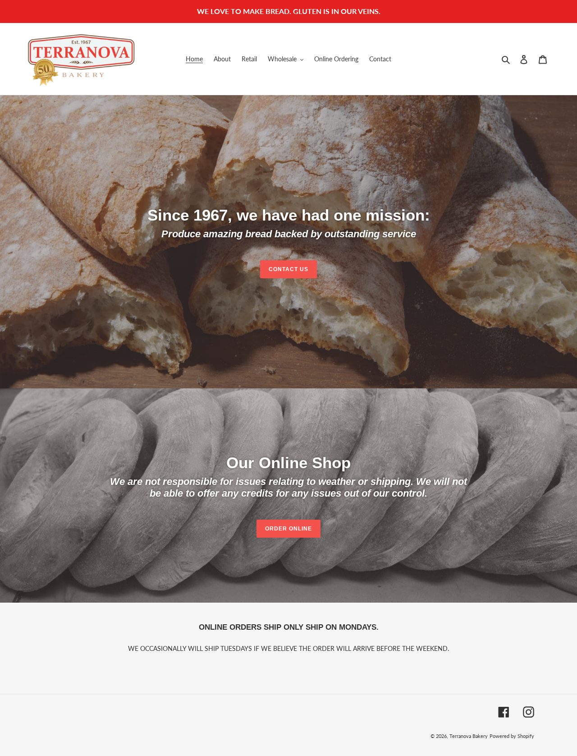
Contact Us (288, 269)
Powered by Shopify (512, 736)
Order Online (288, 529)
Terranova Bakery (468, 736)
